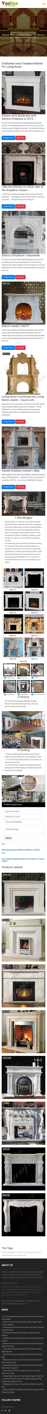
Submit (8, 55)
